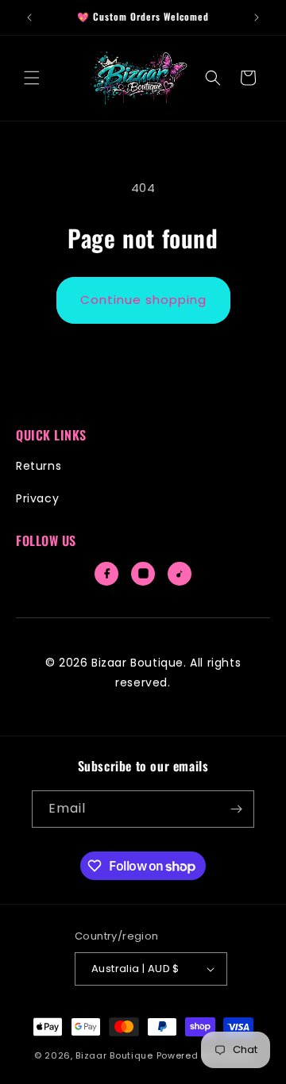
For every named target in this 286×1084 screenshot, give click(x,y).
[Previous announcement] (29, 17)
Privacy (37, 498)
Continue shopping (143, 299)
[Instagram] (143, 574)
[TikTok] (179, 574)
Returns (38, 466)
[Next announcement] (256, 17)
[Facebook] (106, 574)
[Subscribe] (235, 809)
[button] (31, 77)
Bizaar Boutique (114, 1055)
